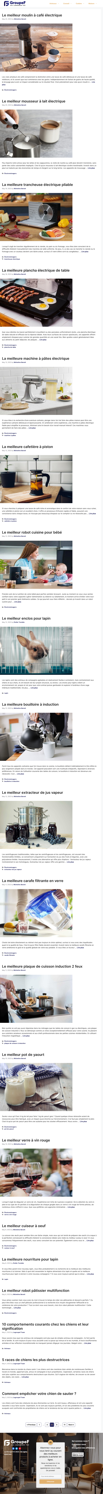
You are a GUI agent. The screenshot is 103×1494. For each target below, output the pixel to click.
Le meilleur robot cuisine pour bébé (32, 532)
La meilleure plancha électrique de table (36, 270)
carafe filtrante (9, 955)
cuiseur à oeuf (9, 1248)
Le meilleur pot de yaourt (23, 1054)
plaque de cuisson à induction (15, 1043)
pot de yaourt (9, 1129)
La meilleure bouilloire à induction (30, 704)
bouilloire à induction (11, 781)
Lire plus (91, 168)
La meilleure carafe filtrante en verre (32, 881)
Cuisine (79, 4)
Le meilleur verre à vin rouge (26, 1140)
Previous (31, 1425)
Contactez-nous (79, 1444)
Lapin (6, 693)
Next (71, 1425)
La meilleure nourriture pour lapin (30, 1259)
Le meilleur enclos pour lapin (26, 618)
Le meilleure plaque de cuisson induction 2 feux (42, 966)
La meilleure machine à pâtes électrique (35, 358)
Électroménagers (10, 90)
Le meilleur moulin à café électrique (32, 15)
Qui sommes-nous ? (80, 1441)
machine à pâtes (10, 435)
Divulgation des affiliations (83, 1448)
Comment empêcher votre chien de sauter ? (39, 1393)
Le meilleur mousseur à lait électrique (33, 101)
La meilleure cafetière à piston (27, 447)
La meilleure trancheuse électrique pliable (37, 184)
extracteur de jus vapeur (13, 869)
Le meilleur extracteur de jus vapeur (32, 792)
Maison (91, 4)
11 (65, 1425)
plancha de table (10, 347)
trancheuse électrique (12, 259)
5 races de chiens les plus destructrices (35, 1360)
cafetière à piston (10, 521)
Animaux (53, 4)
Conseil (66, 4)
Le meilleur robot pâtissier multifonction (35, 1290)
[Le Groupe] (15, 3)
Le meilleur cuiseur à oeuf (24, 1226)
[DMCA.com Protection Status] (78, 1456)
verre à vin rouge (10, 1214)
